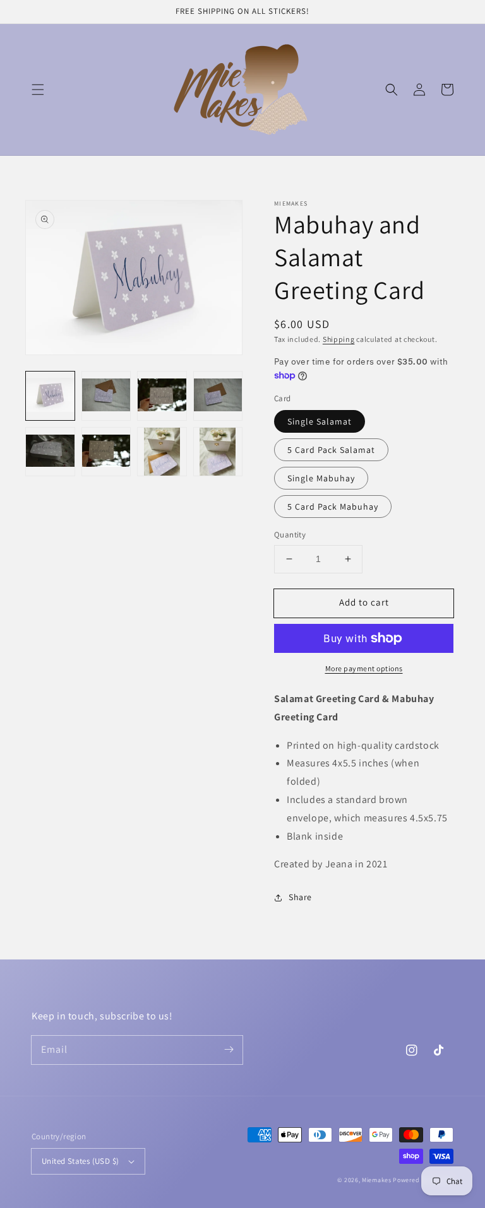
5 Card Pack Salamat (331, 449)
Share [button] (300, 897)
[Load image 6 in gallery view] (106, 452)
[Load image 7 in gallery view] (162, 452)
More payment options (364, 668)
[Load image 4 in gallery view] (218, 396)
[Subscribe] (228, 1050)
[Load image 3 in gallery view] (162, 396)
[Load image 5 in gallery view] (50, 452)
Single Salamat (319, 421)
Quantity (290, 534)
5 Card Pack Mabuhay (332, 506)
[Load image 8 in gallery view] (218, 452)
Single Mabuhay (321, 478)
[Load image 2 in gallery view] (106, 396)
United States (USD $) (80, 1161)
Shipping (339, 339)
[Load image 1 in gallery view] (50, 396)
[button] (38, 89)
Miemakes (377, 1180)
